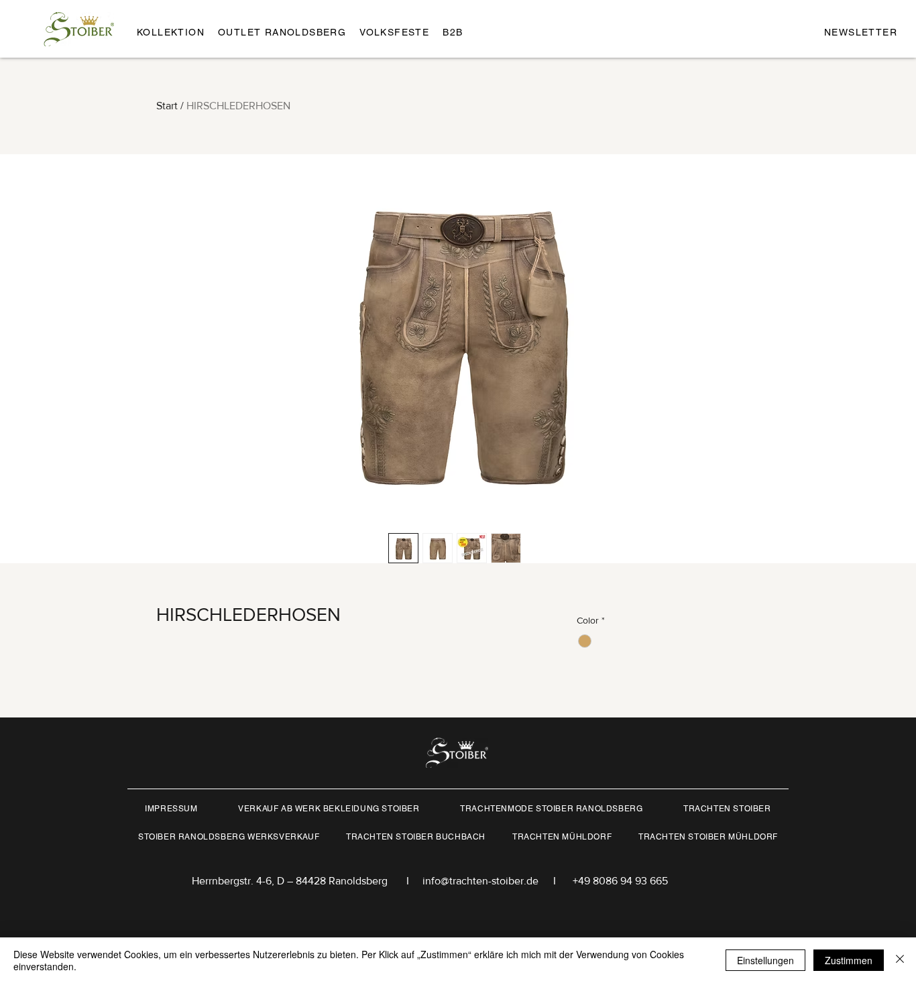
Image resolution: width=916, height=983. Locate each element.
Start (167, 105)
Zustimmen (848, 960)
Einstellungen (765, 960)
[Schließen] (900, 960)
